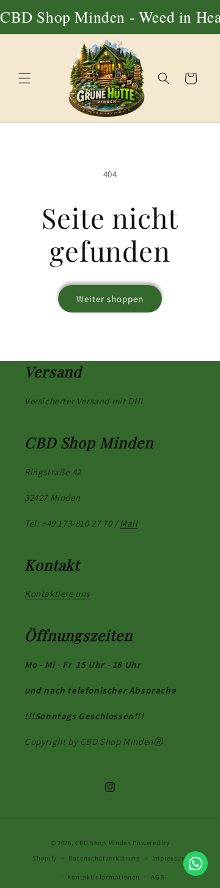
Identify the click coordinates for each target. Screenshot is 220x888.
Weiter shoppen (110, 299)
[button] (24, 78)
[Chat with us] (195, 863)
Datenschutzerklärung (104, 858)
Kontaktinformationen (103, 877)
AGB (157, 877)
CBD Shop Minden (103, 842)
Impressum (170, 858)
